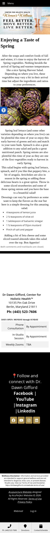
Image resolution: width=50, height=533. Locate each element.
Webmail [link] (18, 511)
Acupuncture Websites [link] (20, 492)
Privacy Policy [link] (25, 501)
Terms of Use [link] (35, 498)
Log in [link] (33, 511)
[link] (3, 110)
